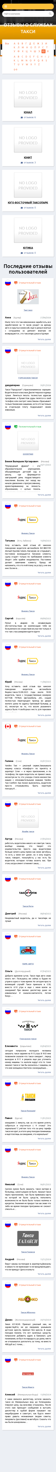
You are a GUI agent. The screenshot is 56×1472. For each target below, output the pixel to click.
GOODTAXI (28, 454)
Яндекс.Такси (28, 533)
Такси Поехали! (28, 1111)
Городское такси (28, 1039)
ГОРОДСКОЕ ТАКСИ (28, 378)
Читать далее (44, 339)
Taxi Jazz (28, 310)
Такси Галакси (28, 1252)
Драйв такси (28, 831)
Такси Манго (28, 1387)
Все (7, 43)
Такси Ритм (28, 906)
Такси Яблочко (28, 1312)
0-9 (15, 69)
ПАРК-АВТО (28, 964)
